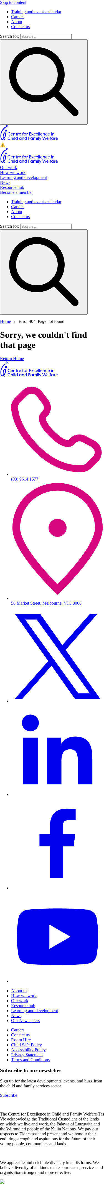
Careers (17, 16)
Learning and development (23, 177)
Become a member (16, 192)
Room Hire (21, 1039)
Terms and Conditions (30, 1059)
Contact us (20, 26)
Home (5, 321)
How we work (13, 172)
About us (19, 990)
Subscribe (8, 1095)
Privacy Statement (27, 1054)
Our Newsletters (25, 1020)
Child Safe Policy (26, 1044)
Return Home (12, 358)
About (16, 21)
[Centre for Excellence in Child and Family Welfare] (29, 139)
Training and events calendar (36, 11)
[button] (52, 145)
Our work (8, 167)
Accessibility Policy (28, 1049)
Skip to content (13, 2)
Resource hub (12, 187)
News (5, 182)
